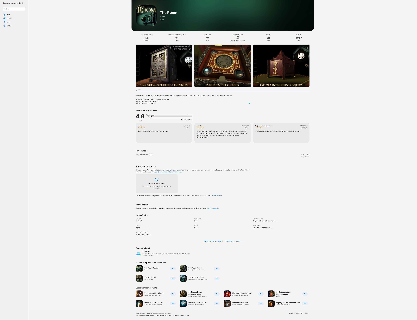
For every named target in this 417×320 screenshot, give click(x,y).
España (291, 313)
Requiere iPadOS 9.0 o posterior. (264, 221)
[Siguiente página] (311, 65)
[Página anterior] (133, 65)
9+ (195, 228)
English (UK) (299, 313)
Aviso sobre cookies (178, 315)
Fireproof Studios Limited (261, 228)
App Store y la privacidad (163, 315)
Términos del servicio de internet (145, 315)
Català (306, 313)
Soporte (189, 315)
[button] (14, 14)
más (249, 103)
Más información (216, 196)
